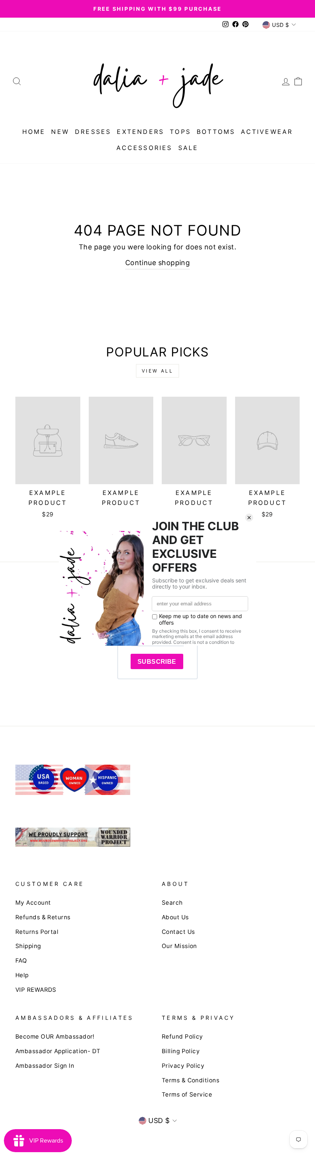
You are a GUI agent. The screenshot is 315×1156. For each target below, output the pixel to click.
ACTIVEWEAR (267, 131)
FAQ (21, 960)
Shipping (28, 946)
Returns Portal (36, 931)
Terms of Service (187, 1094)
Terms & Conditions (190, 1080)
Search (172, 902)
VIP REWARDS (35, 989)
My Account (33, 902)
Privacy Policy (183, 1065)
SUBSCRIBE (157, 661)
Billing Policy (181, 1051)
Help (22, 975)
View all (158, 371)
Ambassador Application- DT (58, 1051)
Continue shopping (157, 263)
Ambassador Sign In (44, 1065)
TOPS (180, 131)
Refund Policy (182, 1036)
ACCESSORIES (144, 148)
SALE (188, 148)
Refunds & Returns (43, 917)
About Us (175, 917)
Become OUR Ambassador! (54, 1036)
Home (34, 131)
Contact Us (178, 931)
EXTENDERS (140, 131)
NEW (60, 131)
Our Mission (179, 946)
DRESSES (93, 131)
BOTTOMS (216, 131)
